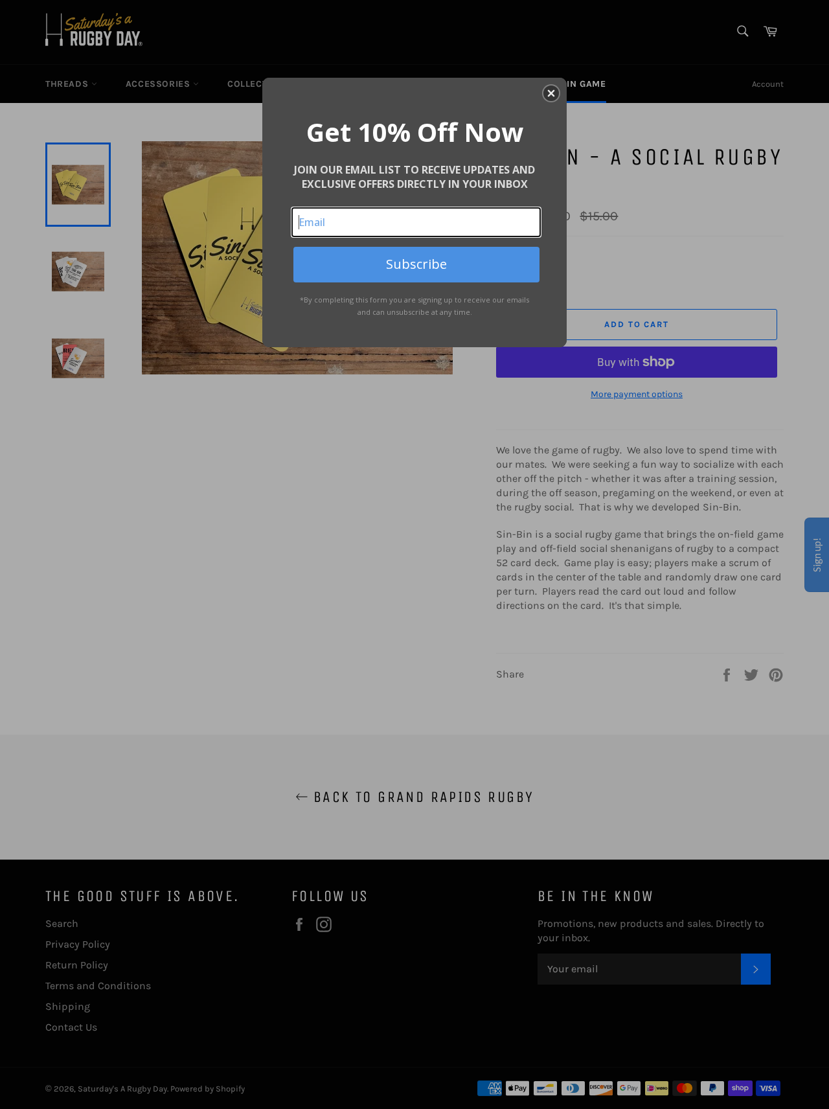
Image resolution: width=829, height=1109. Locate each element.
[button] (551, 93)
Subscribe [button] (416, 264)
